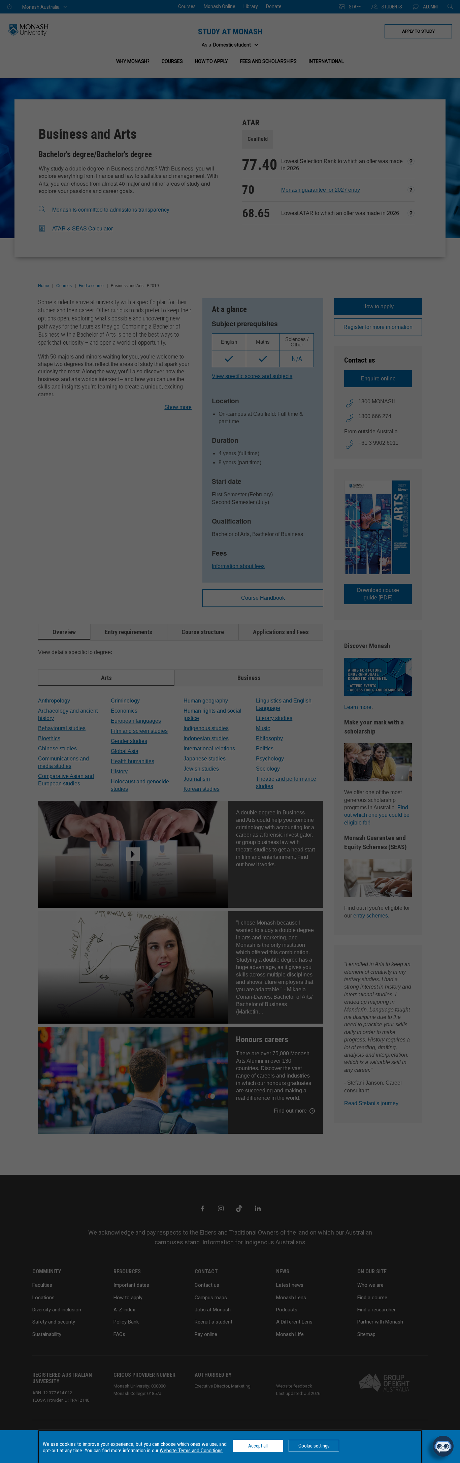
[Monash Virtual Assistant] (443, 1446)
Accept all (258, 1446)
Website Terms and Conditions (191, 1451)
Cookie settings (314, 1446)
